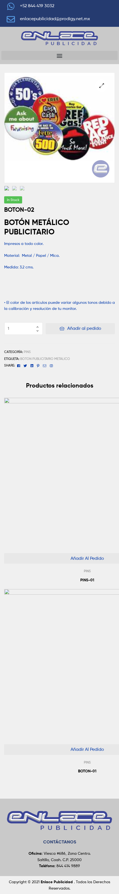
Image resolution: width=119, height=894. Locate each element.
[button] (59, 55)
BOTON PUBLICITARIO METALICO (45, 359)
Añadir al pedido (84, 328)
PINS (27, 352)
